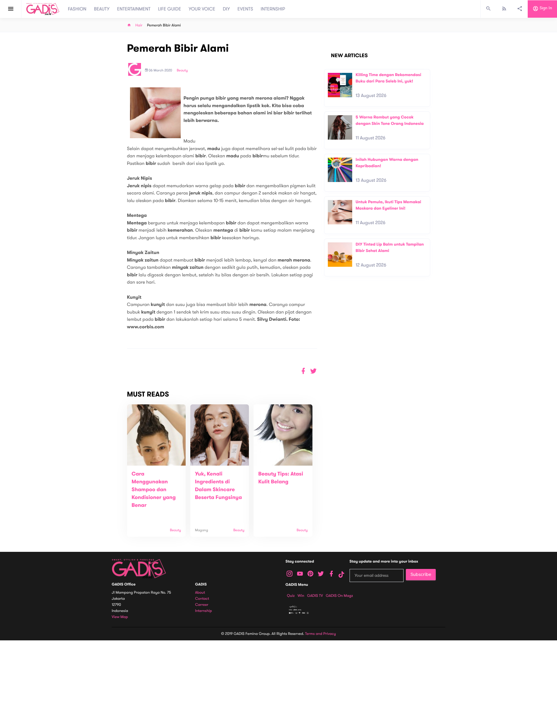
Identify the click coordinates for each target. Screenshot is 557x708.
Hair (138, 25)
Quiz (291, 595)
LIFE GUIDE (169, 9)
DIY (226, 9)
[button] (313, 371)
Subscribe (420, 574)
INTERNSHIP (273, 9)
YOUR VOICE (202, 9)
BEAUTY (102, 9)
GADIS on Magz (339, 595)
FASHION (77, 9)
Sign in (545, 8)
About (200, 592)
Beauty (182, 70)
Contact (202, 599)
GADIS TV (315, 595)
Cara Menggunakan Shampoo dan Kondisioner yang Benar (154, 490)
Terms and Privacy (320, 633)
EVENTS (245, 9)
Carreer (202, 605)
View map (120, 617)
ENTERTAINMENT (134, 9)
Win (301, 595)
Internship (203, 611)
